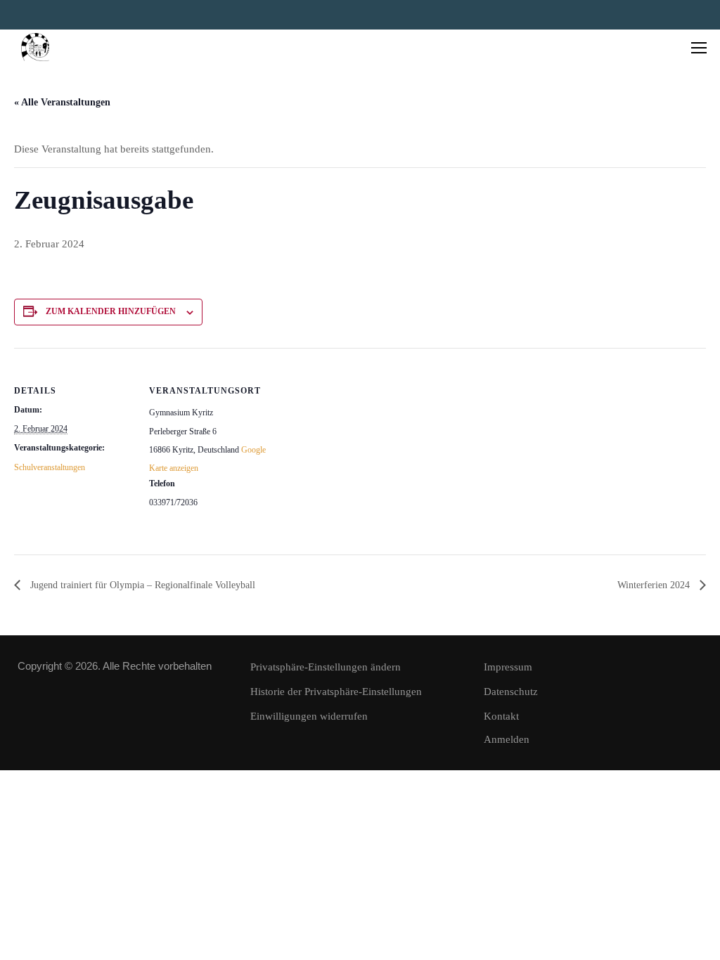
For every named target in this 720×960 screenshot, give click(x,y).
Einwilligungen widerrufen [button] (309, 716)
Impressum (508, 667)
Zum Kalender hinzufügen (111, 311)
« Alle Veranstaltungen (62, 102)
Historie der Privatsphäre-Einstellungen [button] (336, 691)
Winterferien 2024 (655, 585)
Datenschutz (511, 691)
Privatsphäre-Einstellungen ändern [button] (325, 667)
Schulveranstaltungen (49, 467)
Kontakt (501, 716)
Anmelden (506, 739)
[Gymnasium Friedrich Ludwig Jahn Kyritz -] (35, 47)
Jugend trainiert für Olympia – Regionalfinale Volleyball (141, 585)
